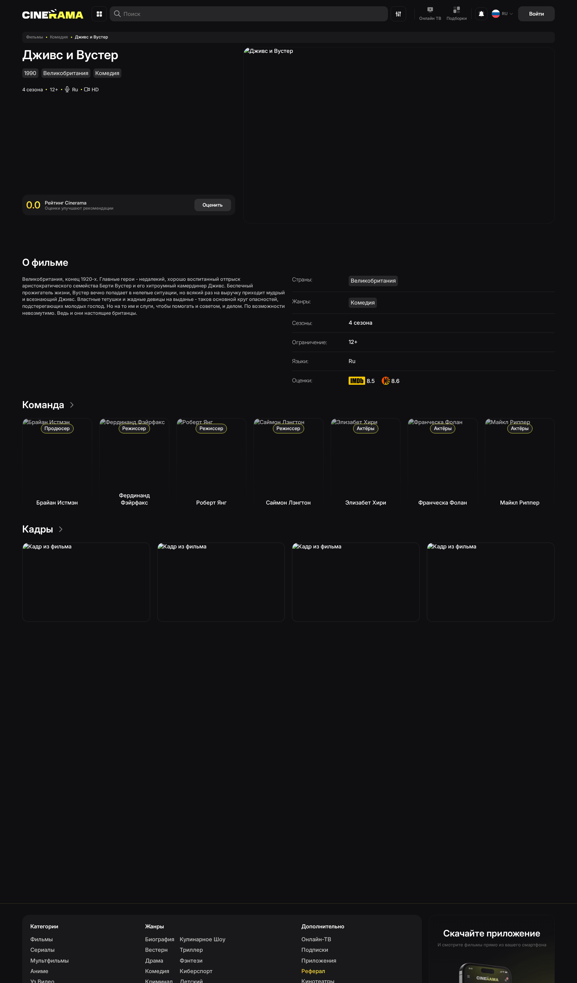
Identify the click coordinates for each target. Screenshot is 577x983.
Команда (43, 405)
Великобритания (65, 73)
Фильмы (34, 37)
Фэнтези (191, 960)
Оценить (213, 205)
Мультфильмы (49, 960)
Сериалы (42, 949)
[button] (86, 582)
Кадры (37, 529)
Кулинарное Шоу (202, 939)
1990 (30, 73)
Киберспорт (196, 971)
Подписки (314, 949)
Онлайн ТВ (430, 18)
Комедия (59, 37)
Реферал (313, 971)
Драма (154, 960)
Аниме (39, 971)
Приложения (318, 960)
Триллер (191, 949)
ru (505, 13)
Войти (536, 14)
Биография (159, 939)
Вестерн (156, 949)
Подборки (457, 18)
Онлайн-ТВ (316, 939)
